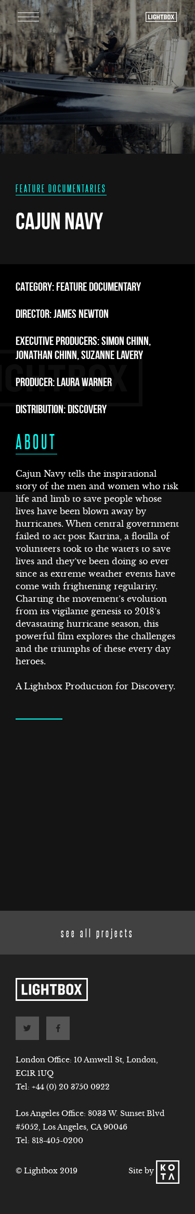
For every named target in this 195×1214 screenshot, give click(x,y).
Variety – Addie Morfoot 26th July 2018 (94, 865)
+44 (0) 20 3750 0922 (71, 1087)
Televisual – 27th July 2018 (87, 891)
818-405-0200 (57, 1140)
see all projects (97, 932)
